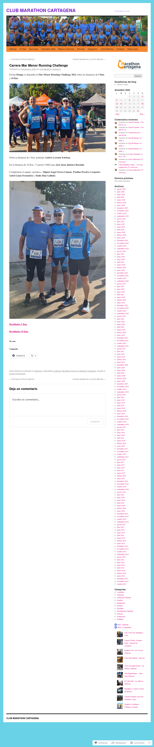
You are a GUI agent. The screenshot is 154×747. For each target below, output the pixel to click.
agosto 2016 (121, 492)
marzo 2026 (121, 200)
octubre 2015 (121, 519)
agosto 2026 (121, 189)
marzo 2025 (121, 232)
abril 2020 (120, 373)
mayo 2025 (121, 227)
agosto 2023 (121, 283)
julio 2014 (120, 559)
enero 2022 (121, 335)
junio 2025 (121, 224)
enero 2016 (121, 511)
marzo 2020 (121, 375)
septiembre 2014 (123, 554)
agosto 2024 (121, 251)
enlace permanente (17, 373)
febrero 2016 (121, 508)
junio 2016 (121, 497)
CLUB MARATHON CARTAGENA (41, 10)
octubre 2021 (121, 343)
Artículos (81, 48)
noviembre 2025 (123, 210)
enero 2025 (121, 237)
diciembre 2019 (122, 384)
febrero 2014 (121, 573)
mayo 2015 (121, 532)
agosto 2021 (121, 348)
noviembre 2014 (123, 549)
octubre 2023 (121, 278)
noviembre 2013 (123, 581)
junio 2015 (121, 530)
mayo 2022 (121, 324)
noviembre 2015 (123, 516)
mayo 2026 (121, 194)
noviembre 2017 (123, 451)
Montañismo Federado (125, 611)
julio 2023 (120, 286)
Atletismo (38, 371)
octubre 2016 (121, 486)
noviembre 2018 (123, 419)
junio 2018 (121, 432)
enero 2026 (121, 205)
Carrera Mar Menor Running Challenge (38, 65)
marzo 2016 (121, 505)
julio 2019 (120, 397)
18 (142, 103)
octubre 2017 (121, 454)
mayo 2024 (121, 259)
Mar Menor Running (70, 371)
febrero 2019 (121, 411)
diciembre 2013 (122, 578)
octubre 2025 (121, 213)
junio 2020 (121, 367)
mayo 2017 (121, 467)
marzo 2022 (121, 329)
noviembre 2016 (123, 484)
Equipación (92, 48)
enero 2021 (121, 362)
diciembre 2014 (122, 546)
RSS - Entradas (123, 624)
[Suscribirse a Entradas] (116, 624)
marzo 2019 (121, 408)
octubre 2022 (121, 310)
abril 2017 (120, 470)
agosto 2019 (121, 394)
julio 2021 (120, 351)
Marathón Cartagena (87, 371)
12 (117, 103)
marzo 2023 (121, 297)
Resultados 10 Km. (18, 331)
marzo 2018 (121, 440)
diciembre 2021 (122, 338)
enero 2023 (121, 302)
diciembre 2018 (122, 416)
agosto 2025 (121, 218)
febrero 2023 (121, 300)
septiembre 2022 (123, 313)
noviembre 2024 (123, 243)
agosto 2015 (121, 524)
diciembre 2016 (122, 481)
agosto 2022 (121, 316)
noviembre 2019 (123, 386)
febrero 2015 (121, 540)
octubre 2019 (121, 389)
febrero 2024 (121, 267)
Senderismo (121, 616)
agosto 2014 (121, 557)
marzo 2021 (121, 356)
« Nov (117, 114)
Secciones (33, 48)
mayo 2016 (121, 500)
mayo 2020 (121, 370)
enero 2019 (121, 413)
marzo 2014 (121, 570)
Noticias (13, 48)
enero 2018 (121, 446)
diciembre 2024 (122, 240)
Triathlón (120, 619)
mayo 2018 (121, 435)
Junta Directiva (107, 48)
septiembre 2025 (123, 216)
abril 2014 (120, 567)
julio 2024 (120, 254)
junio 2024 (121, 256)
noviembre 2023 (123, 275)
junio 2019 (121, 400)
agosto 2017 (121, 459)
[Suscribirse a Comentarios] (116, 627)
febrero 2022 (121, 332)
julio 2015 (120, 527)
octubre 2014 (121, 551)
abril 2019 (120, 405)
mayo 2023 (121, 292)
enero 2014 (121, 576)
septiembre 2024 (123, 248)
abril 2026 (120, 197)
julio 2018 (120, 430)
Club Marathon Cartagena (50, 69)
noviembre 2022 (123, 308)
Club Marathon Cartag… (127, 164)
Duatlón (120, 600)
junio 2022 (121, 321)
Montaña (120, 608)
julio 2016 (120, 494)
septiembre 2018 (123, 424)
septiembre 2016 (123, 489)
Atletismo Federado (124, 597)
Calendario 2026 (48, 48)
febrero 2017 (121, 476)
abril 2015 (120, 535)
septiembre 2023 (123, 281)
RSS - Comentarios (124, 627)
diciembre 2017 (122, 448)
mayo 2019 (121, 402)
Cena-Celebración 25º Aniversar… (131, 165)
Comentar (95, 421)
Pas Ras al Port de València (21, 59)
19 (117, 107)
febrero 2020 (121, 378)
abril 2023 (120, 294)
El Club (23, 48)
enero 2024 (121, 270)
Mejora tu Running (66, 48)
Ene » (142, 114)
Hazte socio (132, 48)
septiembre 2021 (123, 346)
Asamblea (120, 592)
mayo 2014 (121, 565)
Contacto (120, 48)
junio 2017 (121, 465)
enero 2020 (121, 381)
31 (138, 111)
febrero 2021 (121, 359)
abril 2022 (120, 327)
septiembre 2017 (123, 457)
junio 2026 (121, 191)
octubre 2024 (121, 246)
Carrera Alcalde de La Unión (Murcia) (89, 59)
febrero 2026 (121, 202)
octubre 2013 (121, 584)
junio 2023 (121, 289)
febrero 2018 (121, 443)
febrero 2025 (121, 235)
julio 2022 (120, 319)
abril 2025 (120, 229)
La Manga (57, 371)
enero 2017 (121, 478)
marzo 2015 (121, 538)
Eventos (120, 605)
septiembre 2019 (123, 392)
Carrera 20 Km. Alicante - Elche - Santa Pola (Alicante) (133, 643)
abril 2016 (120, 503)
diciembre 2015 (122, 513)
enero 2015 (121, 543)
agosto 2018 (121, 427)
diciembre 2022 (122, 305)
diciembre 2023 (122, 273)
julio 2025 (120, 221)
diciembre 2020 (122, 365)
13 (121, 103)
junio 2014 (121, 562)
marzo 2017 (121, 473)
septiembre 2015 (123, 521)
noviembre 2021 (123, 340)
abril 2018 (120, 438)
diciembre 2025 (122, 208)
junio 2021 (121, 354)
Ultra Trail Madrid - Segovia (134, 658)
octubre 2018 (121, 421)
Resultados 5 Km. (18, 324)
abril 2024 (120, 262)
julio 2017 (120, 462)
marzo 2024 (121, 264)
